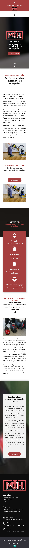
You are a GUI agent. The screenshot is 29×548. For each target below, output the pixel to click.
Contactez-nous (14, 53)
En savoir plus (14, 454)
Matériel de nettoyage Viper (11, 497)
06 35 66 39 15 (10, 525)
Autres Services (14, 180)
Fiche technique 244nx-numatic (12, 511)
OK (15, 545)
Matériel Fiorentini (8, 499)
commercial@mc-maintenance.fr (14, 519)
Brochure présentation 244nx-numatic (13, 509)
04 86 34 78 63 (20, 525)
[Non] (27, 542)
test (5, 501)
